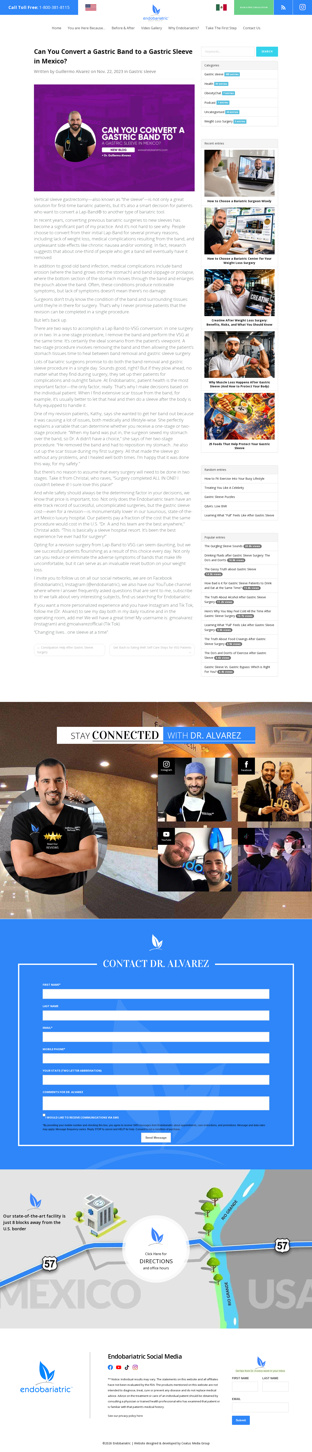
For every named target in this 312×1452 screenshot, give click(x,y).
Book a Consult (254, 7)
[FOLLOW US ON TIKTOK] (275, 859)
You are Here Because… (86, 28)
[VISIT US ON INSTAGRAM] (195, 789)
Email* (47, 1028)
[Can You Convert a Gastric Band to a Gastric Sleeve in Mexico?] (114, 137)
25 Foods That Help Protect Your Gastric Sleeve (239, 446)
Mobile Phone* (54, 1049)
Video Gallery (151, 28)
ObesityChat (212, 93)
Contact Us (251, 28)
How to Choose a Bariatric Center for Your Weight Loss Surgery (239, 260)
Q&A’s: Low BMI (215, 506)
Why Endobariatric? (183, 28)
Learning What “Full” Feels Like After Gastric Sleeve (239, 515)
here (140, 1416)
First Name (240, 1378)
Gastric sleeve (213, 74)
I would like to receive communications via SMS (82, 1117)
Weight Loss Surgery (218, 121)
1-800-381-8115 (54, 7)
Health (208, 84)
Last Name (50, 1006)
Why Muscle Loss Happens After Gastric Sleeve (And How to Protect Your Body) (239, 384)
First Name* (51, 985)
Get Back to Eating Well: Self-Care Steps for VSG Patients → (152, 649)
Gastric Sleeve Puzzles (219, 497)
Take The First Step (221, 28)
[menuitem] (57, 28)
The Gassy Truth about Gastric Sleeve (230, 569)
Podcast (210, 103)
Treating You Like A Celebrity (224, 488)
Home (56, 28)
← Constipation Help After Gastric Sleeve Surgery (65, 649)
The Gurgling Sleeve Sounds (223, 546)
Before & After (123, 28)
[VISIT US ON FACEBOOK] (275, 789)
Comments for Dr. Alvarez (63, 1092)
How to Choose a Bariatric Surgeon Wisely (239, 201)
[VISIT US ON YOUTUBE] (195, 859)
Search (267, 51)
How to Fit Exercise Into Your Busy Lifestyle (234, 479)
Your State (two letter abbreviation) (72, 1070)
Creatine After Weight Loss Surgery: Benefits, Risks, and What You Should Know (239, 322)
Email (236, 1399)
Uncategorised (214, 112)
